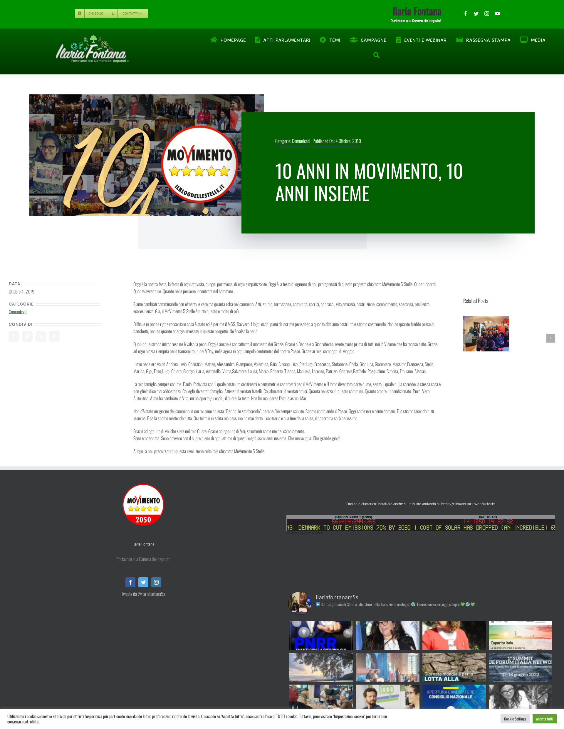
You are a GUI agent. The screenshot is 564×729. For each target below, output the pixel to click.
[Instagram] (156, 582)
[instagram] (486, 13)
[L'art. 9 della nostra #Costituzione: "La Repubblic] (321, 667)
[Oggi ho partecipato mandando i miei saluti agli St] (520, 699)
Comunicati (301, 140)
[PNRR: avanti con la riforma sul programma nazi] (321, 635)
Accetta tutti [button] (544, 719)
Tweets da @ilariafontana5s (143, 593)
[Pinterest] (54, 336)
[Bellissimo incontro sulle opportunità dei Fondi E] (321, 699)
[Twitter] (27, 336)
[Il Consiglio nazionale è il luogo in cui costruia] (454, 699)
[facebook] (465, 13)
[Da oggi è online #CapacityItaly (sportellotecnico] (520, 635)
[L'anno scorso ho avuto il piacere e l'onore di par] (387, 699)
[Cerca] (376, 55)
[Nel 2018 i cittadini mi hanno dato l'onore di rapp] (454, 635)
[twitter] (476, 13)
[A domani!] (520, 667)
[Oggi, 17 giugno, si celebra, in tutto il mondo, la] (454, 667)
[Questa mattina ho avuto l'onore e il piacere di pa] (387, 667)
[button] (467, 338)
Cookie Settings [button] (515, 719)
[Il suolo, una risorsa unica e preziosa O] (387, 635)
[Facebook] (14, 336)
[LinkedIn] (41, 336)
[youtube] (497, 13)
